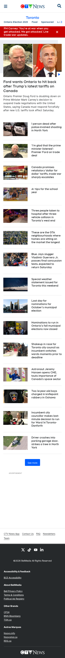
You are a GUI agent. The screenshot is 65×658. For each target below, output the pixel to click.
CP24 (6, 612)
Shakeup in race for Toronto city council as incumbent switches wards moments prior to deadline (46, 351)
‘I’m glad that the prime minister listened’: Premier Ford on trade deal (46, 150)
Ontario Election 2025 (16, 22)
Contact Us (28, 533)
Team (6, 538)
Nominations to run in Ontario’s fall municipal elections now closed (46, 326)
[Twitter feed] (23, 550)
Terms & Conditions (14, 595)
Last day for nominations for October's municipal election (44, 305)
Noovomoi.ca (10, 637)
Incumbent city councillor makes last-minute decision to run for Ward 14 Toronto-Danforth (45, 419)
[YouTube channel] (36, 550)
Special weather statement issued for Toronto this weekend (44, 282)
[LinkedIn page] (42, 550)
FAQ (38, 533)
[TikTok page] (29, 550)
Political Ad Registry (14, 598)
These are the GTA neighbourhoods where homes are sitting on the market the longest (46, 237)
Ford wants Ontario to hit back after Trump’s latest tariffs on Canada (29, 86)
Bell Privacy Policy (13, 591)
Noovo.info (9, 633)
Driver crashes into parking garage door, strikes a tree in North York (45, 442)
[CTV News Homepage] (32, 6)
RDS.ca (7, 640)
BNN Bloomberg (12, 616)
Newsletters (49, 533)
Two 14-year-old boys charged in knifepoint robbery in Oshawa (44, 394)
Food (34, 22)
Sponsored (47, 22)
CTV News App (12, 533)
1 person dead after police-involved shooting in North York (46, 127)
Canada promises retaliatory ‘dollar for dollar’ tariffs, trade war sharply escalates (46, 172)
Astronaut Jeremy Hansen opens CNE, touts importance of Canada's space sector (46, 374)
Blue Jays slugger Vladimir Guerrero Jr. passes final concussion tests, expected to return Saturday (46, 261)
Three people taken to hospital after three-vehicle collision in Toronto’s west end (45, 215)
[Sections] (6, 6)
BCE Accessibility (12, 577)
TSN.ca (8, 619)
